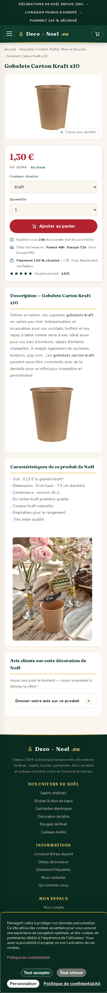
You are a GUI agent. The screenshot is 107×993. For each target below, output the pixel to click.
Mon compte (54, 907)
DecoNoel (47, 33)
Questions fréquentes (53, 869)
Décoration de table (53, 816)
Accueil (10, 49)
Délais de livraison (53, 862)
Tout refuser (71, 972)
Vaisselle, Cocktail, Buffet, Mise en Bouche (52, 49)
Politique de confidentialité (28, 957)
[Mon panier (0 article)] (97, 33)
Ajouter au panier (57, 226)
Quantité (18, 199)
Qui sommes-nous (54, 885)
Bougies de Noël (53, 824)
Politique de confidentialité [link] (72, 983)
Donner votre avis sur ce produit (47, 701)
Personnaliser (23, 983)
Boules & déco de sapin (54, 801)
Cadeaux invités (53, 832)
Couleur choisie (24, 176)
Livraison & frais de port (53, 854)
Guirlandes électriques (53, 808)
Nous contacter (53, 877)
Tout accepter (37, 972)
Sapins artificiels (53, 793)
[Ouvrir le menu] (9, 33)
